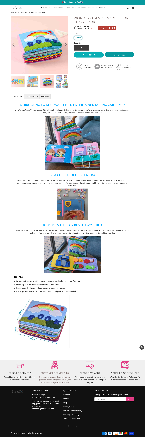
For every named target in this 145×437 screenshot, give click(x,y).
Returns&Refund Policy (72, 411)
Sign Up (130, 399)
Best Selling (71, 8)
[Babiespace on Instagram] (76, 427)
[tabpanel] (47, 81)
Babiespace (21, 433)
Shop (50, 8)
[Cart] (132, 8)
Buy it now (120, 55)
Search (66, 399)
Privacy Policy (68, 407)
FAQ (65, 403)
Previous (13, 44)
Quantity (78, 43)
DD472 (78, 38)
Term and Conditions (71, 419)
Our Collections (59, 8)
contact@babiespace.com (44, 397)
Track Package (92, 8)
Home (45, 8)
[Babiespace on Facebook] (68, 427)
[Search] (127, 8)
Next (65, 44)
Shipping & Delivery (71, 415)
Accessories (81, 8)
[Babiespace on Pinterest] (72, 427)
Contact (102, 8)
